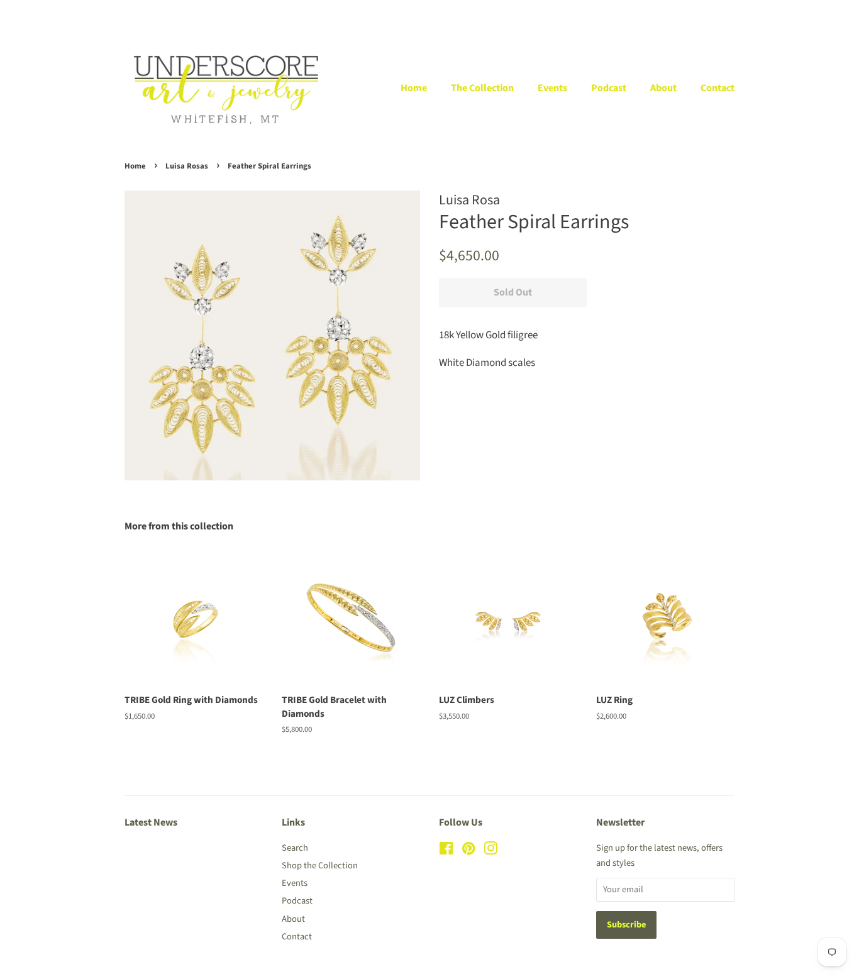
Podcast (608, 88)
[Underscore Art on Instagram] (490, 851)
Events (552, 88)
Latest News (151, 822)
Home (414, 88)
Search (295, 848)
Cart (726, 13)
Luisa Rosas (186, 166)
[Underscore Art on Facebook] (446, 851)
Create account (655, 13)
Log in (594, 13)
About (663, 88)
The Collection (482, 88)
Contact (717, 88)
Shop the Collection (320, 865)
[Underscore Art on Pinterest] (468, 851)
